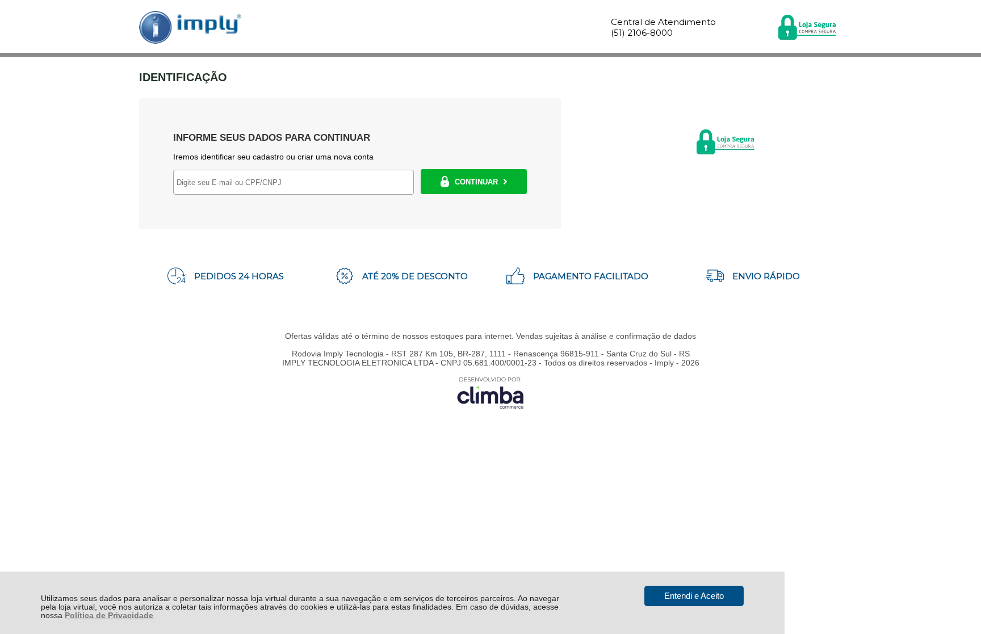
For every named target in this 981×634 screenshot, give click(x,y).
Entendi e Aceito (694, 596)
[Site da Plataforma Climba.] (490, 392)
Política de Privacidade (109, 615)
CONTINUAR (476, 182)
